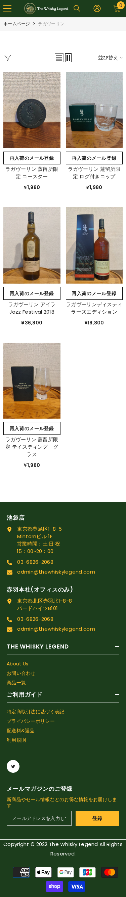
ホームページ (16, 24)
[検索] (77, 8)
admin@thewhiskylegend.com (56, 571)
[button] (59, 57)
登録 (97, 818)
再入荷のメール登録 (32, 158)
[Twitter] (13, 766)
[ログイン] (97, 8)
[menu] (7, 8)
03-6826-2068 (35, 561)
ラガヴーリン (51, 24)
